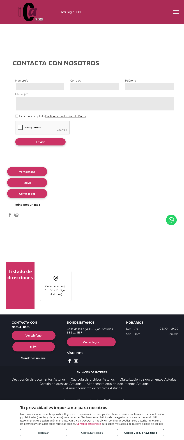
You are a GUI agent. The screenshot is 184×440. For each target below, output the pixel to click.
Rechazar (43, 432)
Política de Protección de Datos (65, 116)
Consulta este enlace (88, 423)
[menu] (176, 12)
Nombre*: (21, 80)
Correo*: (75, 80)
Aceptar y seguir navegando (140, 432)
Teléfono (130, 80)
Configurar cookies (92, 432)
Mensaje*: (21, 94)
